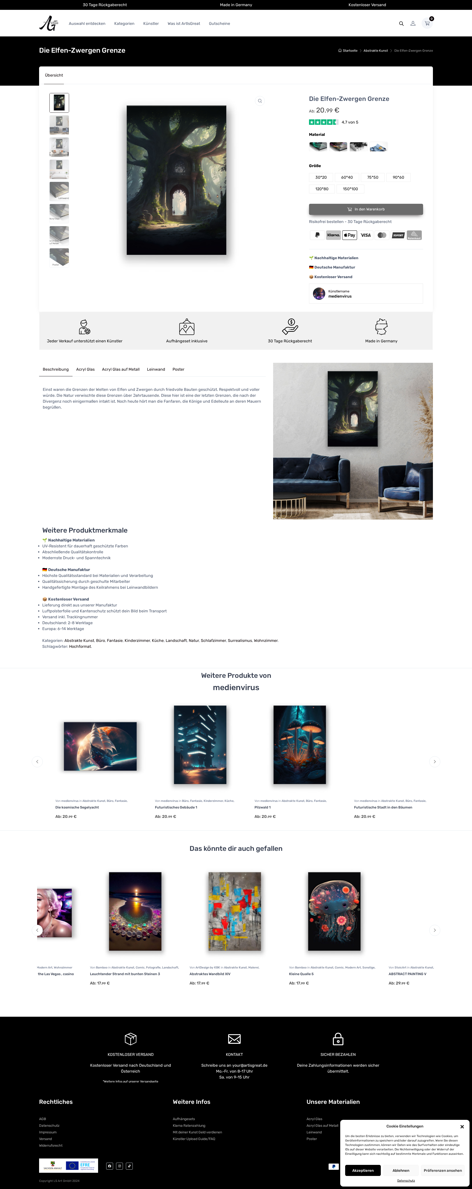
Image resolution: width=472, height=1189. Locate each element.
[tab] (54, 75)
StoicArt (352, 967)
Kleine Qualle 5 (253, 974)
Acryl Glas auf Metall (121, 369)
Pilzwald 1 (249, 807)
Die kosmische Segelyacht (63, 807)
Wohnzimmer (266, 640)
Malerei (205, 967)
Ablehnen (401, 1170)
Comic (91, 967)
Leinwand (156, 369)
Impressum (48, 1132)
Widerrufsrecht (50, 1145)
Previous (37, 761)
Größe (315, 165)
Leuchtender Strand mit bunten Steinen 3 (77, 974)
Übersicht (54, 75)
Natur (194, 640)
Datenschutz (406, 1180)
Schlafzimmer (213, 640)
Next (434, 761)
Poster (178, 369)
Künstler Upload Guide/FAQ (194, 1139)
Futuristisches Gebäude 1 (162, 807)
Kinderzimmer (137, 640)
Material (317, 134)
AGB (42, 1119)
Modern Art (304, 967)
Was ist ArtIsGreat (184, 23)
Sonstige (320, 967)
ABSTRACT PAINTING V (359, 974)
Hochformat (80, 646)
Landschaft (176, 640)
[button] (462, 1126)
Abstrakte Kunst (376, 50)
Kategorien (124, 23)
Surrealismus (240, 640)
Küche (158, 640)
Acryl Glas (85, 369)
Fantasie (115, 640)
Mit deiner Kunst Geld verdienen (197, 1132)
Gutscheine (219, 23)
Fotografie (105, 967)
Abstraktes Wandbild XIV (161, 974)
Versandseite (149, 1081)
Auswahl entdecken (87, 23)
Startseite (350, 50)
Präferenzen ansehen (443, 1170)
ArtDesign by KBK (159, 967)
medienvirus (56, 801)
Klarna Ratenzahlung (189, 1126)
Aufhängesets (184, 1119)
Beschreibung (56, 369)
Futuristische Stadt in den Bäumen (369, 807)
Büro (100, 640)
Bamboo (53, 967)
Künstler (151, 23)
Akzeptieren (363, 1170)
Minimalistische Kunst (413, 967)
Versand (45, 1139)
